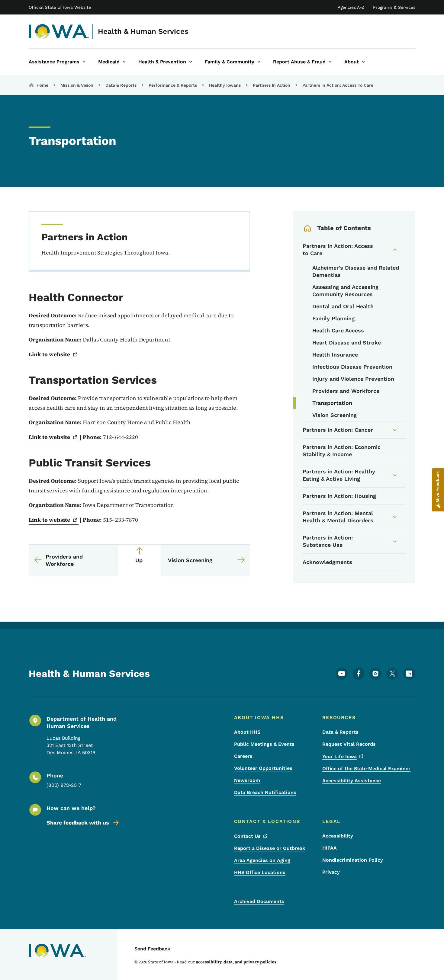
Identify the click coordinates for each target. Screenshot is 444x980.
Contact (247, 836)
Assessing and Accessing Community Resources (345, 290)
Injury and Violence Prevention (353, 379)
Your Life (339, 756)
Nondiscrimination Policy (352, 860)
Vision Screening (334, 415)
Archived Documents (259, 901)
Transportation (332, 403)
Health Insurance (335, 354)
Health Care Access (338, 330)
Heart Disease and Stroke (346, 342)
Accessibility (337, 836)
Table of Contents (344, 228)
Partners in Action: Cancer (338, 430)
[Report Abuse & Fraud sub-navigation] (330, 62)
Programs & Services (394, 7)
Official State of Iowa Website (60, 7)
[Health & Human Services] (59, 31)
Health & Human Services (143, 31)
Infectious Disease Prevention (352, 366)
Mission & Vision (76, 85)
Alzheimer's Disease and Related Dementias (355, 271)
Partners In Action (271, 85)
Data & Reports (121, 85)
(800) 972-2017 (64, 785)
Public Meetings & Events (264, 744)
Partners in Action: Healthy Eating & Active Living (339, 475)
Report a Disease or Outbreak (269, 848)
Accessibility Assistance (351, 780)
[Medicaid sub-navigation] (124, 62)
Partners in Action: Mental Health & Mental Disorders (338, 517)
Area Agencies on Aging (262, 860)
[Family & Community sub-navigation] (258, 62)
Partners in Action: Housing (339, 496)
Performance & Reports (173, 85)
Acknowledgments (327, 562)
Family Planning (333, 318)
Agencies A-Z (351, 7)
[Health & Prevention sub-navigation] (190, 62)
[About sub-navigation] (363, 62)
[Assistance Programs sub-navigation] (83, 62)
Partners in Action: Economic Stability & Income (342, 450)
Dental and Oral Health (343, 306)
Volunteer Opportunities (263, 768)
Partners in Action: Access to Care (338, 249)
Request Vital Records (349, 744)
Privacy (331, 872)
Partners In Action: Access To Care (337, 85)
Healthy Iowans (225, 85)
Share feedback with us (78, 822)
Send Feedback (152, 949)
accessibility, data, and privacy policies (236, 962)
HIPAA (329, 848)
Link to (49, 354)
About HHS (247, 732)
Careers (243, 756)
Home (42, 85)
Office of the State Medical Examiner (366, 768)
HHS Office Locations (259, 872)
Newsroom (247, 780)
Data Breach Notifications (265, 792)
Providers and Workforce (345, 391)
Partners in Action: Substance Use (328, 541)
